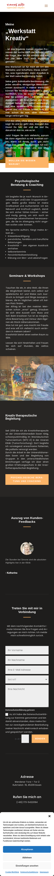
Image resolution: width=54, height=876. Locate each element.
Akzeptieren (27, 849)
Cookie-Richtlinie (12, 872)
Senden (40, 738)
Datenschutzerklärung (29, 872)
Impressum (44, 872)
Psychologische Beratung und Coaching (27, 479)
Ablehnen (27, 857)
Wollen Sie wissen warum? (22, 162)
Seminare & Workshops (27, 275)
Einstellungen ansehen (27, 865)
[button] (49, 816)
